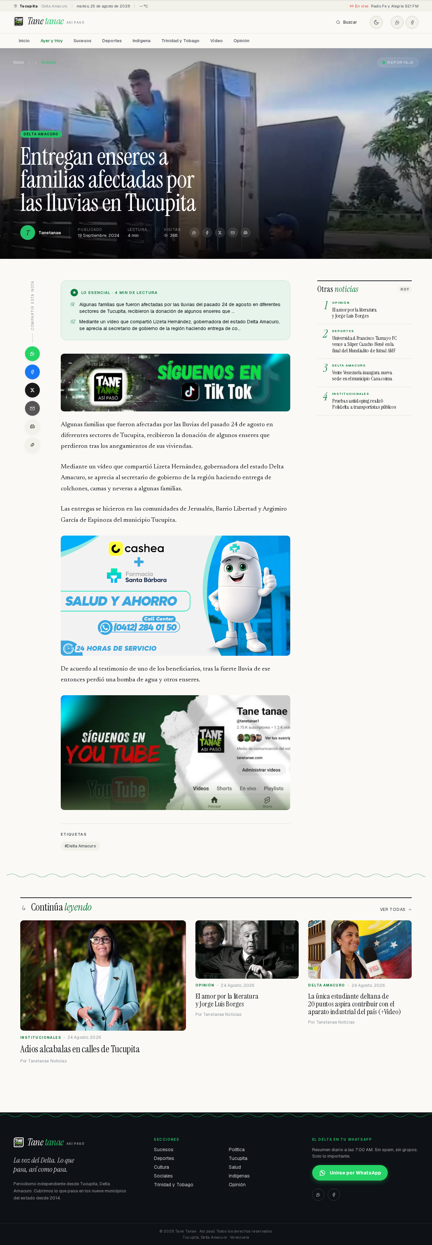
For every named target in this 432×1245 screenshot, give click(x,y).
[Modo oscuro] (376, 22)
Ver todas (393, 909)
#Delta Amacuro (80, 846)
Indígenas (239, 1176)
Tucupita (238, 1158)
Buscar (350, 22)
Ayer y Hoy (51, 41)
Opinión (241, 41)
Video (216, 41)
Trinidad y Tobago (180, 41)
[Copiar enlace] (32, 444)
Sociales (163, 1176)
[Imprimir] (246, 232)
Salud (235, 1167)
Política (237, 1149)
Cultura (161, 1167)
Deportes (112, 41)
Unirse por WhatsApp (355, 1173)
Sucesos (82, 41)
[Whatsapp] (397, 22)
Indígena (142, 41)
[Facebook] (412, 22)
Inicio (24, 41)
